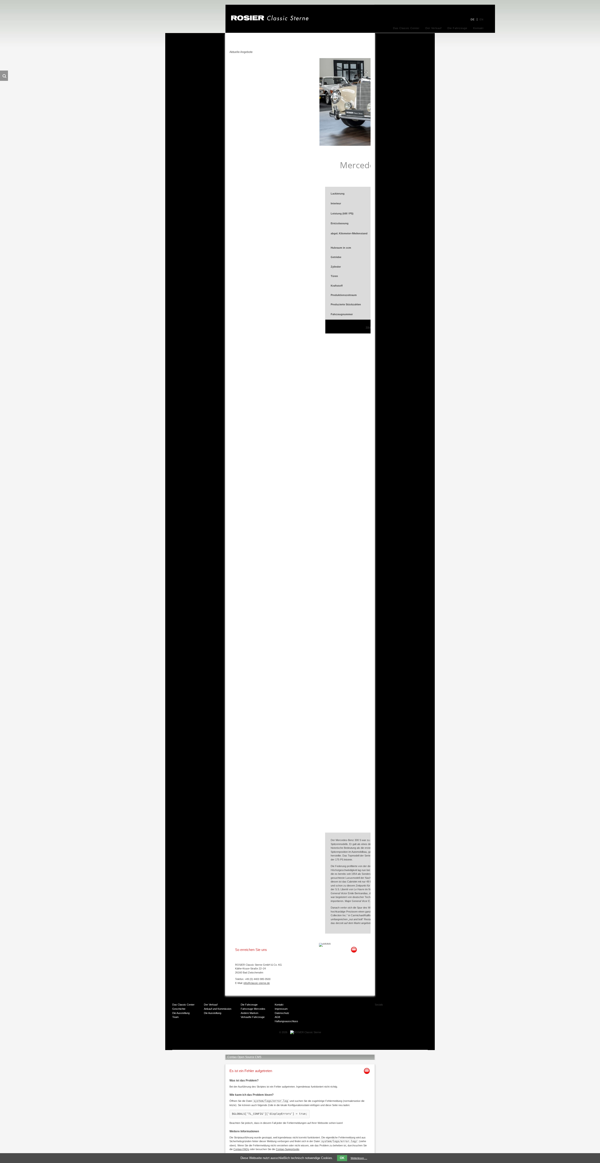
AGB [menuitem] (277, 1017)
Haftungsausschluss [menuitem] (286, 1021)
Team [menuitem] (175, 1017)
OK (342, 1158)
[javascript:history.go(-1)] (325, 943)
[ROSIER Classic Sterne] (269, 19)
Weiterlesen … (359, 1158)
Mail (398, 1016)
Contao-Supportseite (287, 1149)
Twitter (407, 1006)
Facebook (398, 1006)
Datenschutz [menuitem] (282, 1013)
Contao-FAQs (241, 1149)
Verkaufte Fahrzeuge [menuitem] (253, 1017)
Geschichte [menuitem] (178, 1008)
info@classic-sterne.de (257, 983)
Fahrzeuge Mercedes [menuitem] (253, 1008)
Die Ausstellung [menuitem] (181, 1013)
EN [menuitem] (482, 19)
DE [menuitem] (473, 19)
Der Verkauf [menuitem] (433, 28)
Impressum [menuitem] (281, 1008)
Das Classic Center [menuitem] (406, 28)
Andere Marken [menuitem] (249, 1013)
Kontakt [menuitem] (478, 28)
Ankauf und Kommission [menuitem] (217, 1008)
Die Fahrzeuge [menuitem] (457, 28)
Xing (416, 1006)
